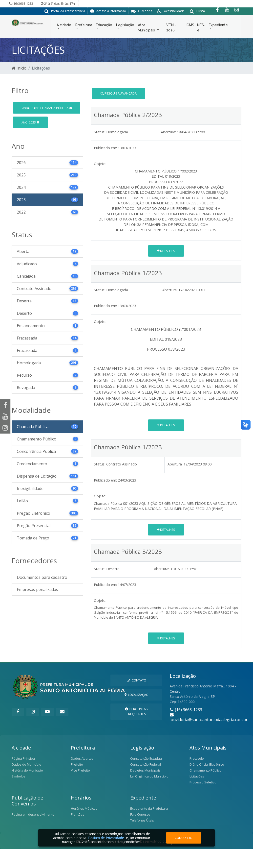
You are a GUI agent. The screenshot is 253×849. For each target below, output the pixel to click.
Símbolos (18, 776)
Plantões (77, 814)
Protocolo (197, 758)
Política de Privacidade (106, 837)
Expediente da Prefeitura (149, 808)
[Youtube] (227, 9)
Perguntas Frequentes (137, 711)
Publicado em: (105, 148)
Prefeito (77, 764)
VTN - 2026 (171, 27)
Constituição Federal (145, 764)
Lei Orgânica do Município (149, 776)
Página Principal (24, 758)
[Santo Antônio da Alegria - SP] (28, 22)
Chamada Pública (45, 108)
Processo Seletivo (203, 782)
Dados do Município (26, 764)
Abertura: (168, 132)
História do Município (27, 770)
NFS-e (201, 27)
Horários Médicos (84, 808)
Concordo (183, 837)
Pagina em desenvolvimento (33, 814)
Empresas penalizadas (37, 589)
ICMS (190, 25)
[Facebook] (217, 9)
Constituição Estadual (146, 758)
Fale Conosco (140, 814)
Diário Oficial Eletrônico (207, 764)
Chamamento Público (205, 770)
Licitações (197, 776)
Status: (99, 132)
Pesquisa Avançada (120, 93)
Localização (137, 694)
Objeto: (100, 163)
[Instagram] (236, 9)
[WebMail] (62, 712)
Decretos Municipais (145, 770)
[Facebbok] (18, 712)
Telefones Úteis (142, 820)
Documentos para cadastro (42, 577)
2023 (29, 122)
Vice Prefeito (80, 770)
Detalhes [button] (167, 250)
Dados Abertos (82, 758)
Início (21, 68)
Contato (138, 680)
